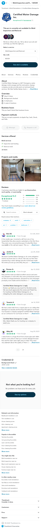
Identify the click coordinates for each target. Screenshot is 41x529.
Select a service (8, 47)
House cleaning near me (9, 467)
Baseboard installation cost (10, 415)
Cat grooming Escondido (9, 440)
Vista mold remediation (8, 485)
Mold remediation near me (9, 458)
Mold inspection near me (9, 461)
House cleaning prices (8, 421)
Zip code (6, 55)
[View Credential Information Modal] (12, 360)
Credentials (34, 75)
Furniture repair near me (8, 470)
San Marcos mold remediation (10, 482)
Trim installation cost (8, 418)
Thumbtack (5, 8)
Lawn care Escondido (8, 442)
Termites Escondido (7, 437)
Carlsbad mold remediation (10, 491)
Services (10, 75)
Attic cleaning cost (7, 424)
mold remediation (15, 8)
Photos (18, 75)
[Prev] (18, 349)
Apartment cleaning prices (9, 427)
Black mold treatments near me (11, 464)
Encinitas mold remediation (10, 488)
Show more (5, 430)
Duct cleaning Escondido (9, 445)
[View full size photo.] (13, 170)
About (4, 75)
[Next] (23, 349)
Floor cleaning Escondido (9, 448)
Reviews (25, 75)
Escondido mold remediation (10, 479)
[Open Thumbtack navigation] (4, 3)
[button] (7, 17)
